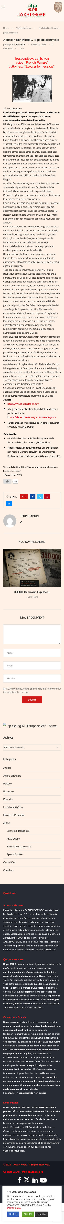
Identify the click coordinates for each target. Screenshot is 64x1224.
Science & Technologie (18, 831)
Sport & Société (14, 854)
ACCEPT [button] (28, 1214)
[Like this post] (25, 496)
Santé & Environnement (19, 846)
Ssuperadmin (29, 516)
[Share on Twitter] (40, 496)
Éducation (8, 799)
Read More (41, 1214)
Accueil (7, 768)
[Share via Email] (9, 503)
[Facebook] (19, 1181)
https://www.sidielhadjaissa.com (23, 403)
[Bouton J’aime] (7, 481)
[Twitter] (26, 1181)
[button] (6, 576)
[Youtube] (43, 1181)
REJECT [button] (13, 1214)
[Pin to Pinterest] (47, 496)
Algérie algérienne (12, 775)
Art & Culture (13, 838)
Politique (7, 783)
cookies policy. (14, 1208)
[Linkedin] (35, 1181)
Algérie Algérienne (24, 28)
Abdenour (20, 44)
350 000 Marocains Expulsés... (32, 592)
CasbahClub (9, 862)
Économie (8, 791)
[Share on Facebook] (32, 496)
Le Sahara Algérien (12, 807)
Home (6, 28)
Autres (6, 823)
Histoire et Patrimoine (14, 815)
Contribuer (8, 870)
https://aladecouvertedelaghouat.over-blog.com (33, 417)
